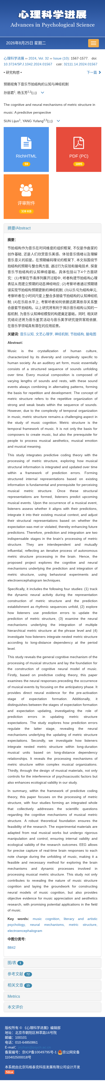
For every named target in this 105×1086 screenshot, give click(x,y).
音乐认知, (28, 334)
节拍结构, (78, 334)
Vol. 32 (43, 58)
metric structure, (83, 925)
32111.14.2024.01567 (80, 64)
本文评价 (15, 1007)
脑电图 (91, 334)
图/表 (14, 963)
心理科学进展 (14, 58)
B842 (12, 947)
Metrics (14, 996)
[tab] (52, 228)
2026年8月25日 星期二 (26, 43)
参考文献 (19, 974)
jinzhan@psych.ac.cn (34, 1047)
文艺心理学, (45, 334)
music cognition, (48, 919)
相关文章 (19, 985)
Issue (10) (61, 58)
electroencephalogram (25, 931)
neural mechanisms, (49, 925)
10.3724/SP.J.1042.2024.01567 (28, 64)
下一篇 (92, 72)
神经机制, (62, 334)
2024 (32, 58)
